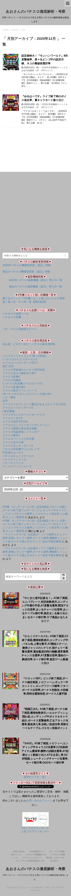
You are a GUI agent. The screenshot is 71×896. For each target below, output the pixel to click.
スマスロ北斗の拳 (13, 442)
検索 (63, 576)
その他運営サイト (37, 851)
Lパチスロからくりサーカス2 (19, 359)
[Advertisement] (35, 145)
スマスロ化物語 (11, 380)
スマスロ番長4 (11, 435)
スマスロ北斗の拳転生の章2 (19, 373)
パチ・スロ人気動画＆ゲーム (19, 329)
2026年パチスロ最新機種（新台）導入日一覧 (35, 280)
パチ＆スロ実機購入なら (36, 854)
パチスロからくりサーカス (18, 456)
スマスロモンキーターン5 (17, 445)
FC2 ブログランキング (35, 828)
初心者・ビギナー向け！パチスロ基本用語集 (28, 344)
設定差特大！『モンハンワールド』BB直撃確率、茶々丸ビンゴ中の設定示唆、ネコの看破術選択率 (44, 59)
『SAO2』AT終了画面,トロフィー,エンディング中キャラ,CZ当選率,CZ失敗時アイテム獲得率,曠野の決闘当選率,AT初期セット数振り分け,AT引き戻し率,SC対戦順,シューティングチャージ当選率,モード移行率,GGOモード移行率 (45, 753)
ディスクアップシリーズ (17, 466)
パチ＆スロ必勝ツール (15, 313)
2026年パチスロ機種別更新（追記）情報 (26, 265)
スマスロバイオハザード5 (17, 407)
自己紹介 (54, 861)
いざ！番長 (9, 397)
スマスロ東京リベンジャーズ (19, 390)
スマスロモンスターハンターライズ (23, 414)
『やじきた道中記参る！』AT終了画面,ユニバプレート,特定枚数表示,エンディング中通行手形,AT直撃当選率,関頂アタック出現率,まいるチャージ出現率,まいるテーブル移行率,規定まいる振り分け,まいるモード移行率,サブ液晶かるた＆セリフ (45, 609)
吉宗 (5, 400)
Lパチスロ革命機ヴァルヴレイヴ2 (22, 383)
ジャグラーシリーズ (14, 459)
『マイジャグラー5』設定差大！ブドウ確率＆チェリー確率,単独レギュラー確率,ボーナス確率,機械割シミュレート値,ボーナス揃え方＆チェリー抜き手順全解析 (35, 538)
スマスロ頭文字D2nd (14, 421)
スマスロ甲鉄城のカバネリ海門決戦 (23, 369)
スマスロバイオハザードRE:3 (19, 362)
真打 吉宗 (8, 366)
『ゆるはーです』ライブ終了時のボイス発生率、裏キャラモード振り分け (43, 98)
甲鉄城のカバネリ (13, 452)
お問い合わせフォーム (39, 800)
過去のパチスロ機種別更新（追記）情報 (26, 271)
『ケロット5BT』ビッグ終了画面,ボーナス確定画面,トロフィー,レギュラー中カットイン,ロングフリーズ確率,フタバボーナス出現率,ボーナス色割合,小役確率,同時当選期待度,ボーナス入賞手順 (45, 686)
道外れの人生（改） (35, 776)
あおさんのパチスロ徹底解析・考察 (35, 11)
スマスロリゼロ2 (12, 418)
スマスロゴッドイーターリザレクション (26, 425)
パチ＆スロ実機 (11, 317)
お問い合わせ (19, 851)
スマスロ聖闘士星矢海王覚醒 (19, 428)
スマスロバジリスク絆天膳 (18, 438)
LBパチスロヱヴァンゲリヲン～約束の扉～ (27, 394)
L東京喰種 (8, 411)
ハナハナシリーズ (13, 463)
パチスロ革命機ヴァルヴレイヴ (20, 449)
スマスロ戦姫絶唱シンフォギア (20, 431)
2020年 (15, 30)
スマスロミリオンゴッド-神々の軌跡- (24, 356)
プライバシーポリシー (32, 858)
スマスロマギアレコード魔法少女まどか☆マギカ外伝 (34, 404)
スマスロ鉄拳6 (11, 376)
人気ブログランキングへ (35, 831)
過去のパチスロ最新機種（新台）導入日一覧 (35, 286)
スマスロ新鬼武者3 (13, 387)
